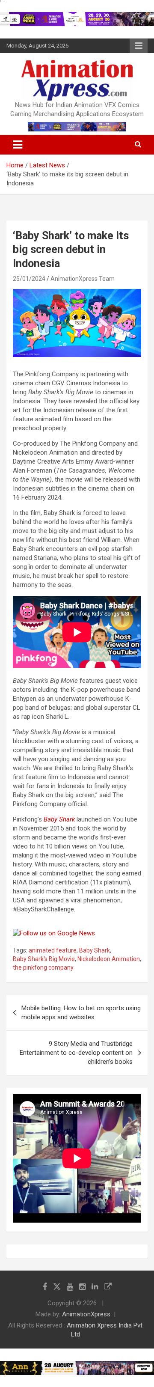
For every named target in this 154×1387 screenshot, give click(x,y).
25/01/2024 (29, 278)
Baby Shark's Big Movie (44, 958)
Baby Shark (59, 819)
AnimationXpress (86, 1314)
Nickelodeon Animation (108, 958)
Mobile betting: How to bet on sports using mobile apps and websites (81, 1012)
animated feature (53, 950)
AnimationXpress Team (82, 278)
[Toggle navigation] (17, 145)
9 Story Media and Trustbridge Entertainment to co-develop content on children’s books (76, 1053)
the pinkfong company (43, 967)
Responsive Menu (139, 46)
